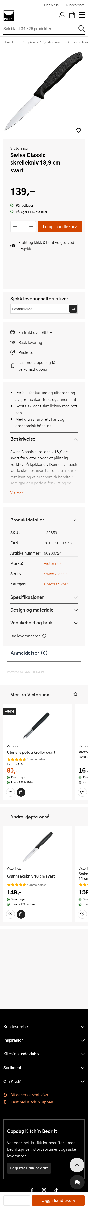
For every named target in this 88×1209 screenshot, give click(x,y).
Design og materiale (32, 609)
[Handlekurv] (72, 15)
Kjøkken (32, 41)
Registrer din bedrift (29, 1168)
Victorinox (19, 148)
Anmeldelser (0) (29, 652)
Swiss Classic (55, 573)
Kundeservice (75, 5)
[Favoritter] (10, 792)
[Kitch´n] (8, 15)
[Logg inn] (62, 15)
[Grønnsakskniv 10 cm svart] (37, 847)
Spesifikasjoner (27, 597)
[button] (78, 130)
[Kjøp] (21, 792)
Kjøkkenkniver (53, 41)
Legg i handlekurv (60, 226)
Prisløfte (25, 352)
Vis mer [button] (16, 493)
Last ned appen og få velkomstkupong (36, 366)
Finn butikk (51, 5)
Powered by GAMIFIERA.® (25, 672)
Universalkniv (56, 584)
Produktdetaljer (27, 519)
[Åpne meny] (82, 15)
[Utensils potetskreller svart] (37, 725)
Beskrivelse (22, 438)
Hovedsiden (12, 41)
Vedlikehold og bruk (31, 622)
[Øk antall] (31, 226)
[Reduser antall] (15, 226)
